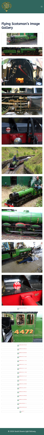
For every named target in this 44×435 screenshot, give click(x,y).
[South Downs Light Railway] (7, 6)
